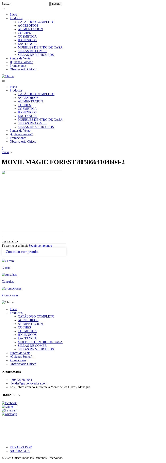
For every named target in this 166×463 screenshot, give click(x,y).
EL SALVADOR (21, 447)
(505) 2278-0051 (21, 379)
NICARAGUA (20, 451)
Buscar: (6, 3)
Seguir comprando (40, 245)
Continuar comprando (22, 252)
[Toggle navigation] (3, 8)
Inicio (5, 152)
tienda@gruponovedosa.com (28, 383)
